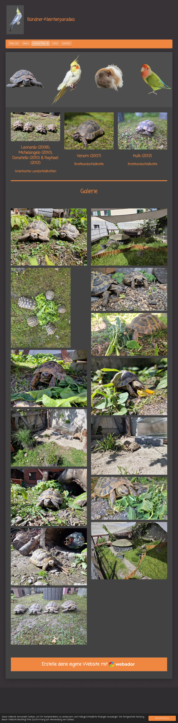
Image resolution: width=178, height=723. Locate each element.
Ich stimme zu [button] (162, 718)
